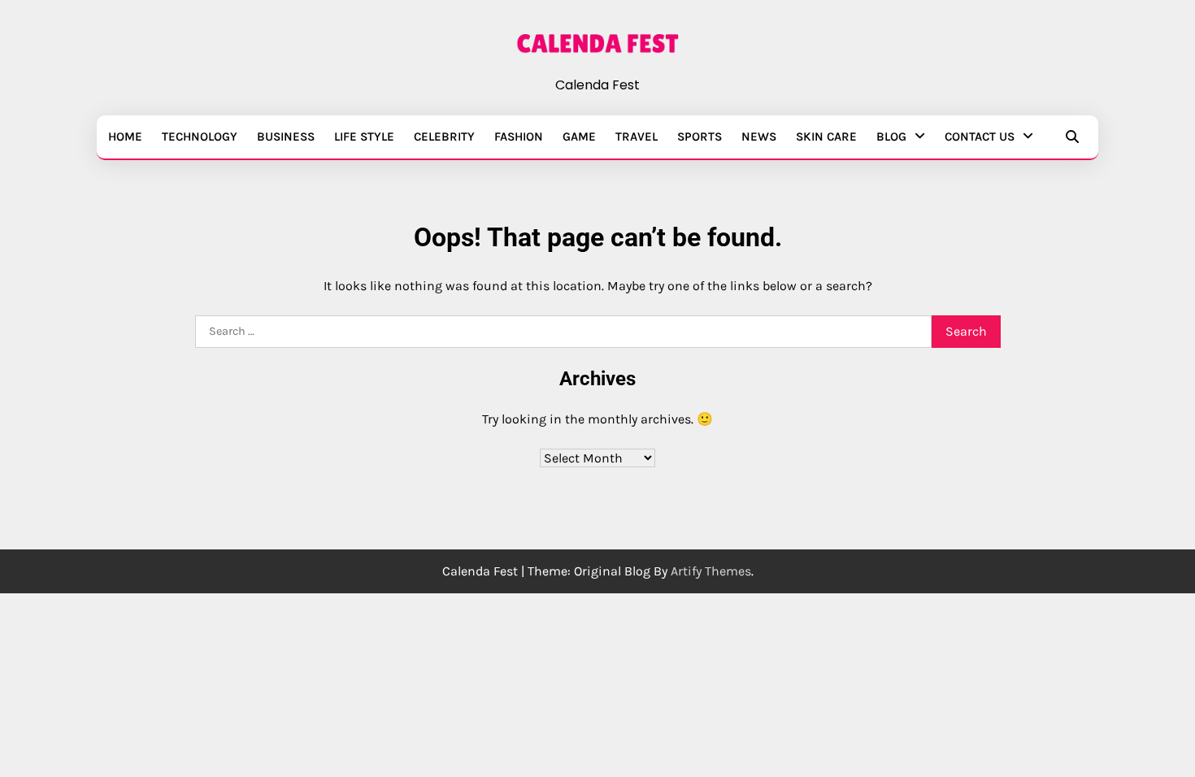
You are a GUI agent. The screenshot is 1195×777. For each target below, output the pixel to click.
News (758, 136)
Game (579, 136)
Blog (891, 136)
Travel (636, 136)
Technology (199, 136)
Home (125, 136)
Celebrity (444, 136)
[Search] (1072, 136)
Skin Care (826, 136)
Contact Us (980, 136)
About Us (171, 174)
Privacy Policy (182, 206)
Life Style (364, 136)
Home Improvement (133, 239)
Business (286, 136)
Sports (699, 136)
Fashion (518, 136)
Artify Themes (711, 571)
